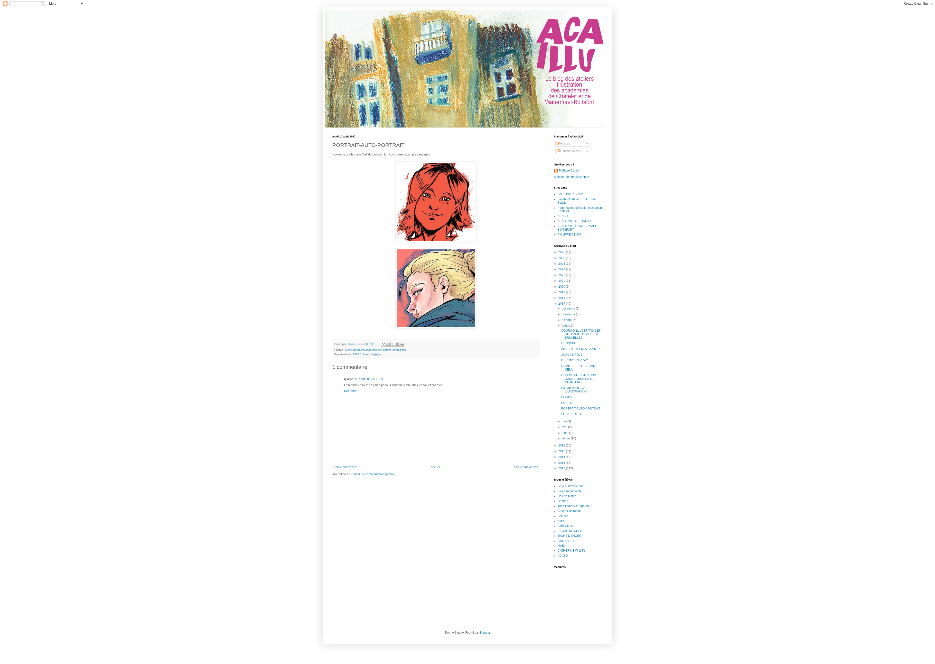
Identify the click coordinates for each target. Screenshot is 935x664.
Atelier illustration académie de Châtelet (368, 349)
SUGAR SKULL (571, 414)
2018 (562, 298)
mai (564, 421)
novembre (569, 314)
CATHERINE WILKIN (571, 550)
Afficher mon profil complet (571, 177)
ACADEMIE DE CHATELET (576, 221)
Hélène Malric (567, 496)
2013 (562, 462)
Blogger (485, 632)
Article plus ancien (526, 467)
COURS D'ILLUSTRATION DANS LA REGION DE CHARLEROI (578, 378)
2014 (562, 457)
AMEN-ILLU (565, 526)
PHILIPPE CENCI (569, 234)
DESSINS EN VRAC (574, 360)
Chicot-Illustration (569, 511)
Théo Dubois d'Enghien (573, 506)
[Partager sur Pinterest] (402, 344)
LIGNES (566, 397)
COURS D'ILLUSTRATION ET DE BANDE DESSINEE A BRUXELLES (580, 334)
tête (404, 349)
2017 (562, 303)
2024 (562, 263)
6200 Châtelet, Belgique (367, 354)
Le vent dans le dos (570, 486)
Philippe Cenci (569, 170)
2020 (562, 286)
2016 (562, 445)
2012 (562, 468)
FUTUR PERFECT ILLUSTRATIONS (574, 389)
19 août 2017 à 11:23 (369, 379)
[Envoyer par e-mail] (383, 344)
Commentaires (570, 151)
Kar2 (561, 521)
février (566, 438)
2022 (562, 275)
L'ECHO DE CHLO (570, 531)
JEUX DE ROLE (571, 354)
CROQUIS (568, 343)
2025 (562, 258)
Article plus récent (345, 467)
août (565, 325)
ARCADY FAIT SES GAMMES (580, 349)
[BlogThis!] (388, 344)
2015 (562, 451)
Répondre (350, 391)
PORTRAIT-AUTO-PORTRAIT (580, 408)
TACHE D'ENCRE (569, 535)
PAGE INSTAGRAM (570, 194)
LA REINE (567, 403)
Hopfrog (563, 501)
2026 (562, 252)
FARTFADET (566, 541)
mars (565, 433)
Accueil (435, 467)
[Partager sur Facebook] (397, 344)
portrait (397, 349)
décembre (569, 308)
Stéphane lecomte (570, 491)
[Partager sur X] (392, 344)
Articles (565, 143)
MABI (561, 545)
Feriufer (563, 516)
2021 (562, 280)
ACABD (563, 216)
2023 (562, 269)
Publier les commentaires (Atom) (372, 474)
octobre (567, 320)
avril (565, 427)
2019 (562, 292)
